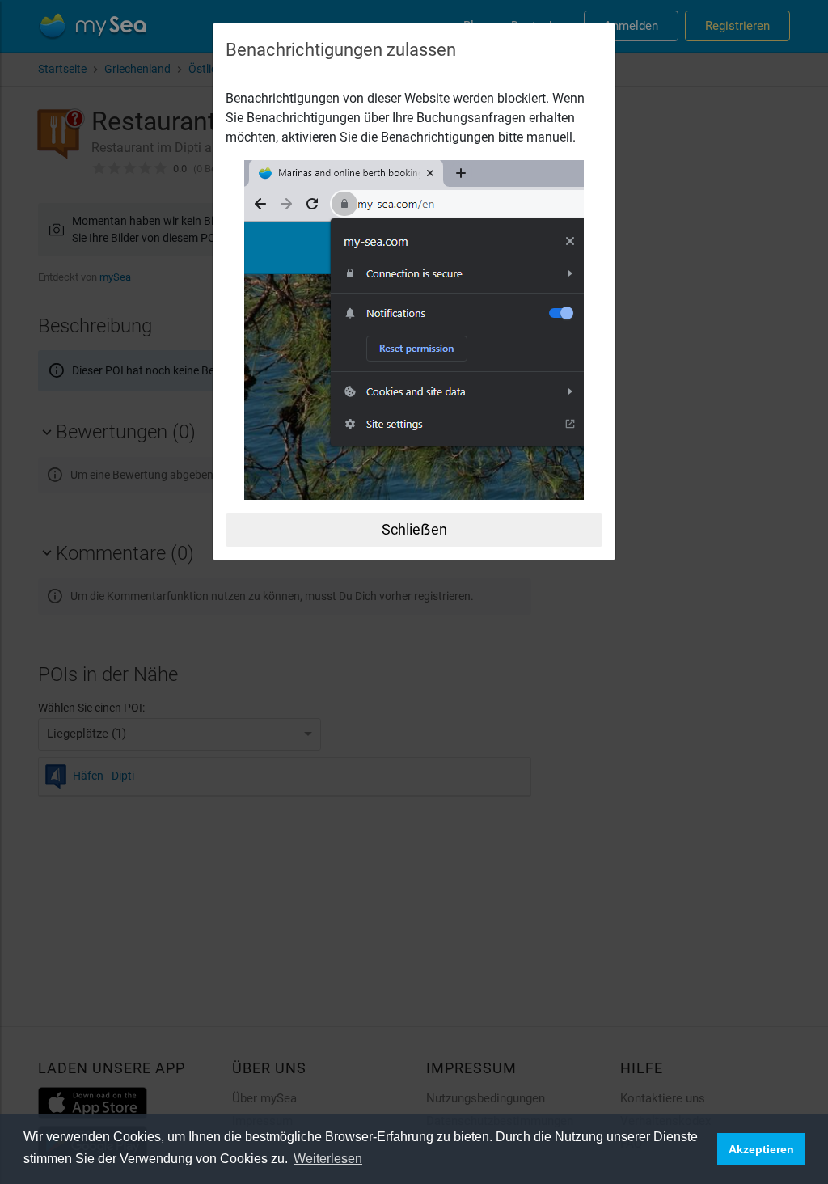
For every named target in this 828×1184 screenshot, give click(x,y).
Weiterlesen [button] (328, 1158)
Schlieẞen (414, 529)
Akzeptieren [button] (761, 1149)
